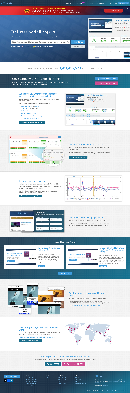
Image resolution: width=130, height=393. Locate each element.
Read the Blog (65, 273)
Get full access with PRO (106, 83)
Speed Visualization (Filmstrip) (30, 118)
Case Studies (78, 379)
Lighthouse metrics (26, 106)
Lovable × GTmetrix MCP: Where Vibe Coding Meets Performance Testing (111, 250)
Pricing (91, 3)
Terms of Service (106, 390)
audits (37, 106)
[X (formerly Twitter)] (5, 380)
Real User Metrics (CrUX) (28, 111)
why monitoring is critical (30, 196)
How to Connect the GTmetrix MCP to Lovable (49, 249)
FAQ (59, 381)
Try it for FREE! (53, 364)
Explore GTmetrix (30, 377)
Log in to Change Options (78, 46)
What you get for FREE (31, 379)
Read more (41, 266)
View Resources (62, 377)
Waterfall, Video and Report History (31, 116)
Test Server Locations (31, 383)
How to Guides (78, 381)
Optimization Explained (80, 383)
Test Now (78, 41)
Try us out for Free (12, 376)
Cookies (118, 390)
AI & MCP (79, 3)
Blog (109, 3)
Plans (47, 377)
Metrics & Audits (62, 379)
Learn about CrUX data (78, 157)
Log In (116, 3)
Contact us (105, 385)
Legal (122, 390)
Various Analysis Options (28, 113)
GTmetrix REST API (30, 385)
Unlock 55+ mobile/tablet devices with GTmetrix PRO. (85, 305)
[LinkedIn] (11, 380)
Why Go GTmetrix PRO (31, 381)
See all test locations (30, 340)
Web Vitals (24, 108)
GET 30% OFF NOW (112, 11)
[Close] (128, 8)
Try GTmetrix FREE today (106, 78)
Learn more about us (115, 381)
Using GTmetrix (61, 383)
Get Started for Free (123, 3)
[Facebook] (8, 380)
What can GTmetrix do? (32, 122)
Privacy (113, 390)
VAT (125, 390)
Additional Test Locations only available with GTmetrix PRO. (37, 337)
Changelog (77, 377)
